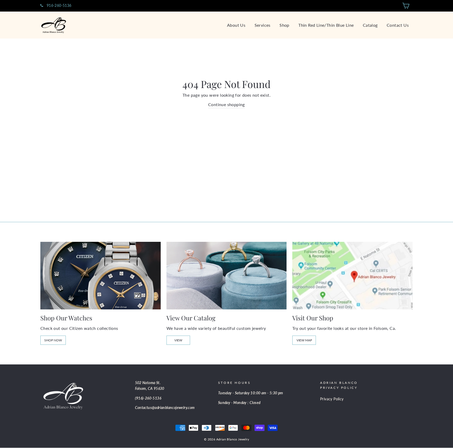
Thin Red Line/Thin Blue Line (326, 25)
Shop (284, 25)
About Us (236, 25)
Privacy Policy (332, 399)
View (178, 340)
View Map (304, 340)
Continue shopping (226, 104)
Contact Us (398, 25)
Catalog (370, 25)
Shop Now (53, 340)
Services (263, 25)
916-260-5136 (58, 5)
